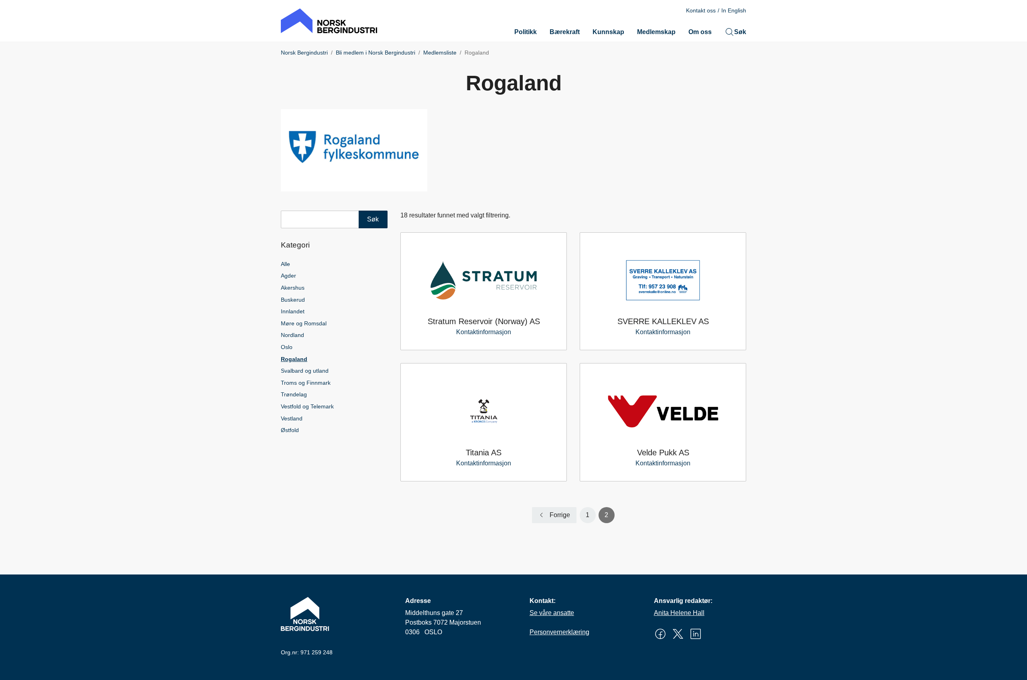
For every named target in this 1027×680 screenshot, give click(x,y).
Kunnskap (608, 31)
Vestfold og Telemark (307, 406)
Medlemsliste (440, 52)
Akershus (292, 287)
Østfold (290, 430)
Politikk (525, 31)
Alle (285, 264)
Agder (288, 275)
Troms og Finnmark (306, 383)
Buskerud (293, 299)
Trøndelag (294, 394)
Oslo (286, 347)
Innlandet (292, 311)
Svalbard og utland (305, 370)
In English (733, 10)
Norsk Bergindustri (304, 52)
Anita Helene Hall (679, 612)
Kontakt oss (701, 10)
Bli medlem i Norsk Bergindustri (375, 52)
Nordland (292, 335)
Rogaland (294, 359)
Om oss (700, 31)
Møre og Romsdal (304, 323)
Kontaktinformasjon (483, 332)
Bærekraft (565, 31)
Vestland (291, 418)
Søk (740, 31)
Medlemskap (656, 31)
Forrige (560, 515)
